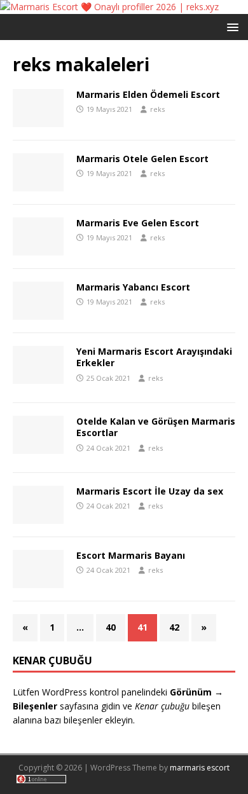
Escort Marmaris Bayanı (130, 555)
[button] (230, 26)
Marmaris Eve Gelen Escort (137, 223)
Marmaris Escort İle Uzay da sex (149, 491)
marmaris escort (200, 767)
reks (157, 109)
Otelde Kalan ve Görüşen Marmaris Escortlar (155, 427)
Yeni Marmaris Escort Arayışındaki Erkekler (154, 357)
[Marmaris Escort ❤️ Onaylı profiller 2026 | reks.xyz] (109, 7)
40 (111, 627)
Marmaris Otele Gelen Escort (142, 159)
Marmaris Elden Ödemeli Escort (148, 94)
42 (174, 627)
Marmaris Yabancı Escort (133, 287)
